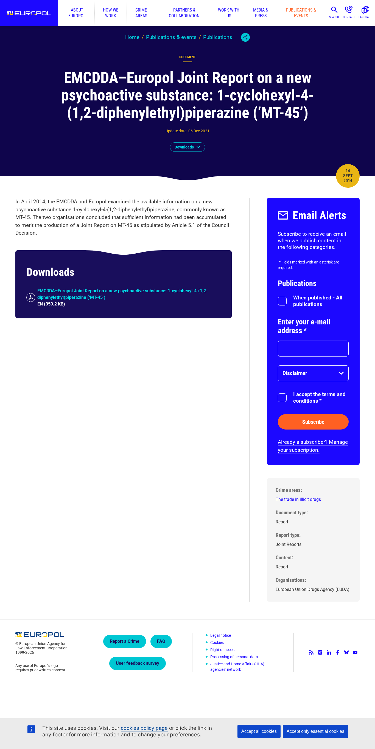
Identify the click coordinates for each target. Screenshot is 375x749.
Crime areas (141, 13)
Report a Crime (124, 641)
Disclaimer (294, 373)
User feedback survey (137, 663)
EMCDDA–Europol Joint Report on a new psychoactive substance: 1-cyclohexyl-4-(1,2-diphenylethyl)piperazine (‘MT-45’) (122, 294)
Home (132, 37)
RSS (311, 652)
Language (365, 17)
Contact (349, 17)
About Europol (77, 13)
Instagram (320, 652)
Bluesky (346, 652)
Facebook (337, 652)
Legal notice (220, 635)
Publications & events (301, 13)
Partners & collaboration (184, 13)
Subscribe (313, 422)
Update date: (176, 131)
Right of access (223, 649)
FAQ (161, 641)
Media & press (260, 13)
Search (334, 17)
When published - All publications (317, 300)
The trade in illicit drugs (298, 499)
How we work (110, 13)
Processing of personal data (234, 657)
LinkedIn (328, 652)
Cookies (217, 642)
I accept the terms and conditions (319, 397)
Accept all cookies (259, 731)
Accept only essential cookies (315, 731)
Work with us (228, 13)
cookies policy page (144, 728)
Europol (29, 13)
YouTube (355, 652)
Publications (217, 37)
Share (245, 37)
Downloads (184, 147)
